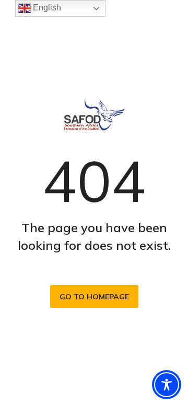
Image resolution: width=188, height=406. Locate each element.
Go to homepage (94, 296)
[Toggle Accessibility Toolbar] (166, 384)
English (46, 7)
